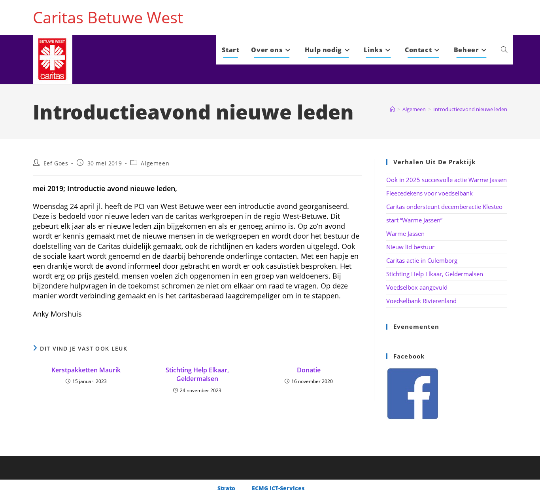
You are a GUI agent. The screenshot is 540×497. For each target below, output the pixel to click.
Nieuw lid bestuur (410, 247)
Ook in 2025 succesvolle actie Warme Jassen (446, 180)
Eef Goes (55, 163)
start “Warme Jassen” (414, 220)
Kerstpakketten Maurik (86, 370)
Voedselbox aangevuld (416, 287)
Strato (226, 488)
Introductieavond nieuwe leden (470, 109)
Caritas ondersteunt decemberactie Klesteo (444, 207)
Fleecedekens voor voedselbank (429, 193)
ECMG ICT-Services (278, 488)
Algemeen (155, 163)
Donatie (309, 370)
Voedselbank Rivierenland (421, 301)
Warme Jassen (405, 233)
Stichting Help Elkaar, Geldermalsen (197, 374)
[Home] (392, 109)
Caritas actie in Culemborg (421, 260)
